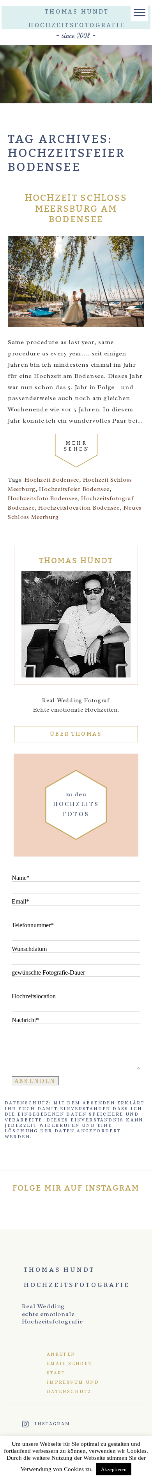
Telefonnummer (31, 925)
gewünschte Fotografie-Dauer (48, 972)
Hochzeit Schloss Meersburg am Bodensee (76, 209)
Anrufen (61, 1354)
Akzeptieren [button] (114, 1469)
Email (19, 901)
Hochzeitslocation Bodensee (79, 508)
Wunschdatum (29, 948)
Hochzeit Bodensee (52, 480)
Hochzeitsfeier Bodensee (74, 489)
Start (56, 1373)
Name (19, 877)
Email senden (70, 1363)
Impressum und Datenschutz (73, 1386)
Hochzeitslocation (34, 996)
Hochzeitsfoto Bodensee (43, 498)
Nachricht (24, 1020)
